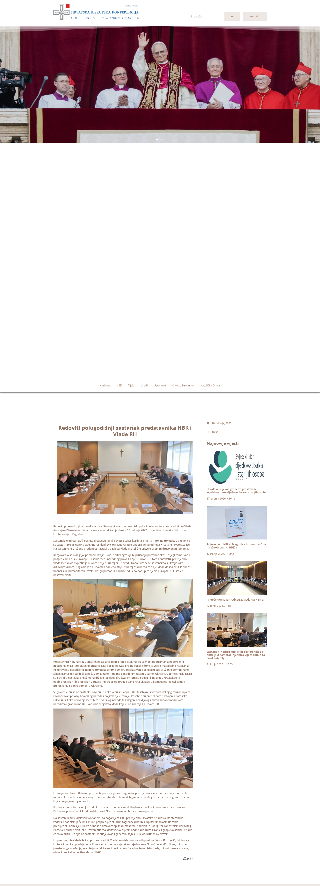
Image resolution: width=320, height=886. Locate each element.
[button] (157, 139)
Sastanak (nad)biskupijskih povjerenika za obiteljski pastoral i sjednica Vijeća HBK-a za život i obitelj (236, 655)
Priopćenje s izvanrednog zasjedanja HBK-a (235, 599)
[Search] (232, 16)
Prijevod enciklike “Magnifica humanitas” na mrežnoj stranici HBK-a (236, 545)
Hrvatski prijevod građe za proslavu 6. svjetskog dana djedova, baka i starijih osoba (236, 490)
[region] (160, 84)
